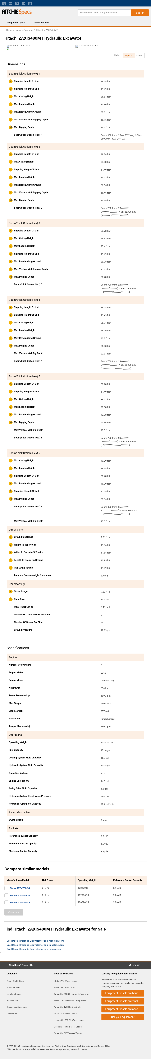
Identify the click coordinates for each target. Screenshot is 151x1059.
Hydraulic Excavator (24, 30)
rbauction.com (13, 987)
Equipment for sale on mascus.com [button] (124, 1009)
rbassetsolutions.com (17, 1007)
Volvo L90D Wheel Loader (65, 1013)
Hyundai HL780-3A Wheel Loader (69, 1020)
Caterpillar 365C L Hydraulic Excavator (71, 994)
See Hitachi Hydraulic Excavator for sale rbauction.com (35, 940)
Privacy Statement (88, 1046)
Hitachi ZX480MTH (20, 902)
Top (146, 1054)
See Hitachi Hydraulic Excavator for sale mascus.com (34, 949)
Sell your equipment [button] (122, 1016)
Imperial (129, 55)
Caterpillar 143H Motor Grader (68, 1007)
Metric (139, 55)
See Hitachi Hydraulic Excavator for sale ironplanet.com (35, 944)
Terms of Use (103, 1046)
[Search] (140, 12)
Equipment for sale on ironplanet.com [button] (124, 1001)
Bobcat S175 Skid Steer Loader (68, 1027)
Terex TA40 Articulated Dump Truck (70, 1000)
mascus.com (12, 1000)
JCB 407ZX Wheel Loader (65, 981)
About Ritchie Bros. (15, 981)
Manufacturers (41, 22)
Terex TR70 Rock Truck (64, 987)
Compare (13, 912)
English (137, 965)
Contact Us (27, 965)
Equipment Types (16, 22)
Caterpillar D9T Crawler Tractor (68, 1033)
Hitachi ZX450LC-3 (20, 895)
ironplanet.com (13, 994)
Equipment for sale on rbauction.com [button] (124, 993)
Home (9, 30)
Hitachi (39, 30)
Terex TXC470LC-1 (20, 888)
